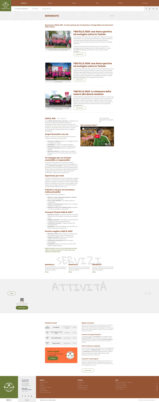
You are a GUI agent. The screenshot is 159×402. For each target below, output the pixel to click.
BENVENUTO (49, 265)
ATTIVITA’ (74, 3)
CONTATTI (120, 3)
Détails (47, 272)
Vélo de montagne (81, 382)
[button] (145, 293)
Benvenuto (24, 3)
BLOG (97, 3)
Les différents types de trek (121, 387)
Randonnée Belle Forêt (82, 387)
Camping (41, 383)
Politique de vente (44, 400)
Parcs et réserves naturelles (45, 392)
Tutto (11, 293)
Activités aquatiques (44, 390)
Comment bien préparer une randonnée (123, 382)
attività (59, 136)
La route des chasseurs (82, 389)
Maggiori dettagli (79, 54)
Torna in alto (157, 387)
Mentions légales (52, 400)
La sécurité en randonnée (120, 383)
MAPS (27, 400)
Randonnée (42, 385)
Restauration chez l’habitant (45, 387)
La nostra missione (57, 126)
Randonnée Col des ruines (83, 385)
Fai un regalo (53, 358)
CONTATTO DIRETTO (22, 307)
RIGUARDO (50, 3)
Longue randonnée (44, 382)
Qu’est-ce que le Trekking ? (121, 385)
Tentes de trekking (119, 389)
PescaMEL (80, 383)
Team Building (43, 389)
